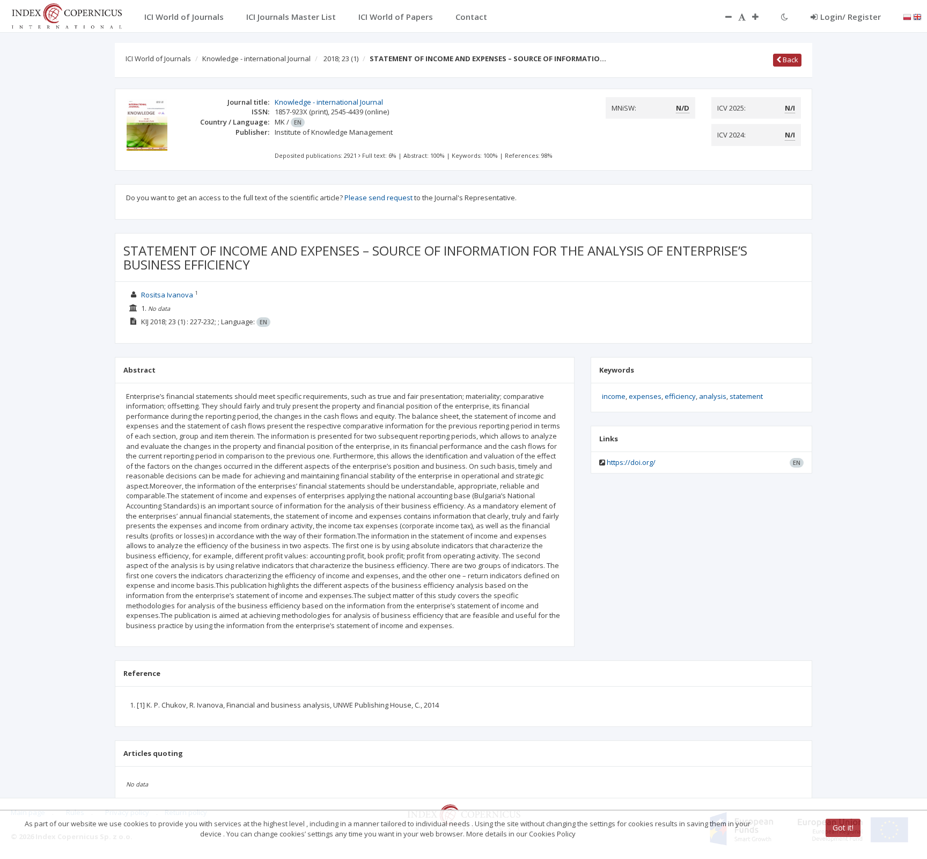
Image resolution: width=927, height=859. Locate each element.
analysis (712, 396)
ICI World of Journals (158, 58)
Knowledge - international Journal (256, 58)
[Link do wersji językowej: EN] (917, 16)
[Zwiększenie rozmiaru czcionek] (761, 17)
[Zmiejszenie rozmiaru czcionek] (723, 17)
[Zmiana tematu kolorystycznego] (784, 17)
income (614, 396)
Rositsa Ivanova (167, 295)
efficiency (680, 396)
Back (789, 59)
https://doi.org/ (631, 462)
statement (746, 396)
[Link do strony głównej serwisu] (66, 15)
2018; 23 (340, 58)
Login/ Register (850, 16)
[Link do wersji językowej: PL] (907, 16)
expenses (645, 396)
